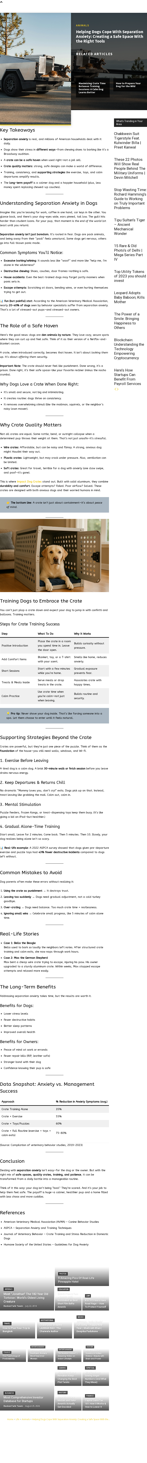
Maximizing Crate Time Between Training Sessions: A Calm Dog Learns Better (92, 88)
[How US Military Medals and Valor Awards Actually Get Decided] (68, 1399)
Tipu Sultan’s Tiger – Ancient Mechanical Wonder (129, 227)
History (90, 1347)
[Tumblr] (85, 1443)
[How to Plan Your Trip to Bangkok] (17, 1324)
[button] (144, 8)
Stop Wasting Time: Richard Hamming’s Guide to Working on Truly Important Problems (130, 199)
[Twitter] (85, 1449)
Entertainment (37, 1347)
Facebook (93, 1437)
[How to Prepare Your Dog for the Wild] (130, 68)
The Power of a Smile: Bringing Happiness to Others (126, 321)
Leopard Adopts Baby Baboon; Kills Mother (129, 297)
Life (17, 1419)
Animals (82, 25)
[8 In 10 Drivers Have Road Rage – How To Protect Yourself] (95, 1299)
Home (10, 1419)
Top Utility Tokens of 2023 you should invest (130, 276)
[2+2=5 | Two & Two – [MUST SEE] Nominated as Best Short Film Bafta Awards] (68, 1299)
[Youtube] (85, 1454)
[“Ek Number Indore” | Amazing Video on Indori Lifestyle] (68, 1351)
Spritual (90, 1368)
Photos (63, 1274)
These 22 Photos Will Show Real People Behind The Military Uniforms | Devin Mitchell (129, 168)
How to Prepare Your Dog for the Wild (128, 85)
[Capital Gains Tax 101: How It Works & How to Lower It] (95, 1399)
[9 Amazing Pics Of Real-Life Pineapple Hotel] (82, 1270)
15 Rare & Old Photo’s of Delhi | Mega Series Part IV (128, 253)
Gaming (62, 1368)
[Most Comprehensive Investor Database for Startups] (27, 1386)
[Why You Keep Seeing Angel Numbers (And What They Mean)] (95, 1374)
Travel (7, 1324)
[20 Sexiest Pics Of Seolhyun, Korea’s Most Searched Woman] (41, 1351)
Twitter (92, 1448)
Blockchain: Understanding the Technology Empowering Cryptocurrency (129, 349)
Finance (6, 1352)
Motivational (47, 1320)
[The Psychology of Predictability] (13, 1351)
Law (88, 1296)
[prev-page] (115, 389)
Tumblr (92, 1443)
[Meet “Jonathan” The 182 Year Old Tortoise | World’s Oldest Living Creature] (27, 1282)
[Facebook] (85, 1437)
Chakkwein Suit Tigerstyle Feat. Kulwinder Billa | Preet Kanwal (127, 140)
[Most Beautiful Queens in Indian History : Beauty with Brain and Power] (96, 1351)
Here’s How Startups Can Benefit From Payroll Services (127, 377)
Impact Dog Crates (29, 481)
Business (9, 1393)
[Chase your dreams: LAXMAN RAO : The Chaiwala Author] (54, 1324)
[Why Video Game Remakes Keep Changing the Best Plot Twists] (68, 1374)
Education (63, 1289)
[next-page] (118, 389)
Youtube (92, 1454)
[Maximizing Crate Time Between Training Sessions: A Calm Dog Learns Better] (93, 68)
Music (81, 1317)
